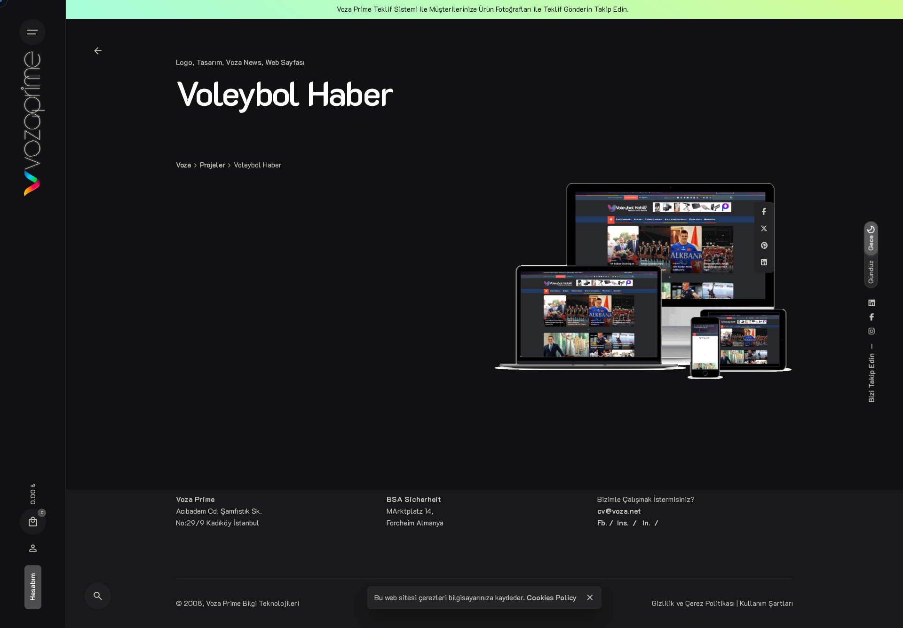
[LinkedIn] (764, 262)
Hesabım (32, 587)
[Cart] (33, 522)
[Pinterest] (764, 245)
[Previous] (833, 569)
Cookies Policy (552, 597)
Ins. (623, 522)
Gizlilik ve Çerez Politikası (693, 603)
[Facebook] (764, 211)
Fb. (602, 522)
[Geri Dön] (98, 51)
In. (646, 522)
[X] (764, 228)
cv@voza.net (619, 511)
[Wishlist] (33, 548)
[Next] (860, 569)
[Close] (589, 597)
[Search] (98, 596)
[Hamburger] (32, 32)
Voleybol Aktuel (803, 587)
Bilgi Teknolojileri (271, 603)
